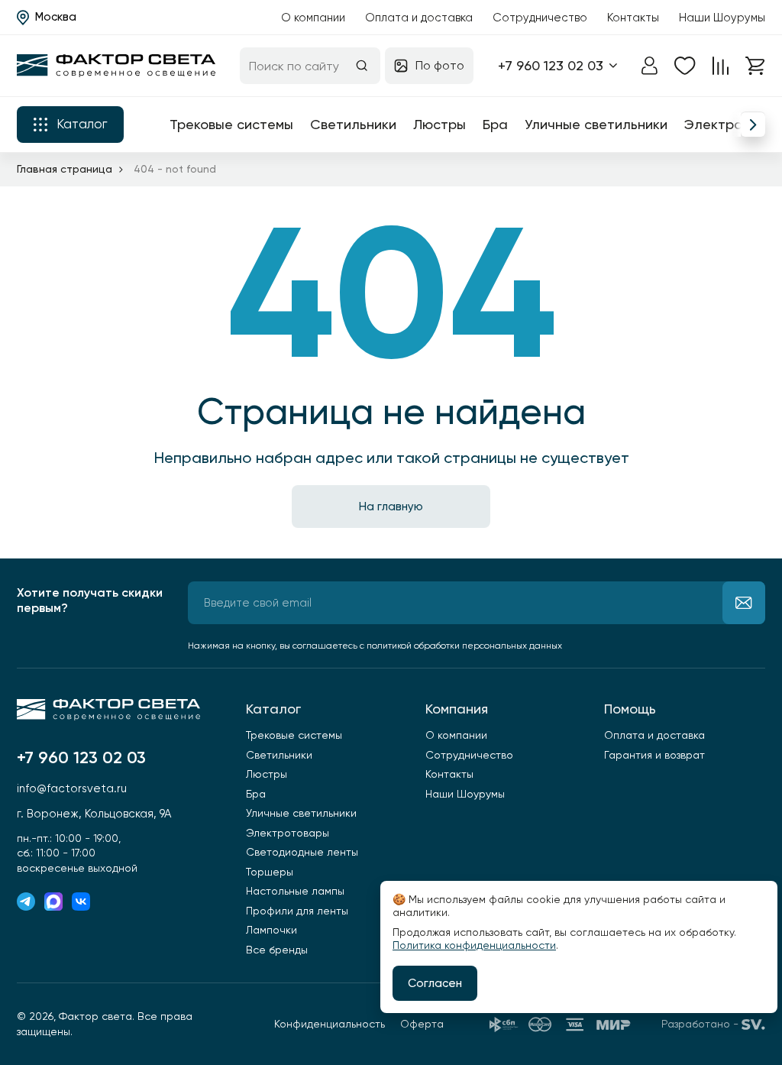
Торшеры (269, 872)
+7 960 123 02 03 (550, 65)
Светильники (353, 124)
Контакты (633, 17)
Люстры (439, 124)
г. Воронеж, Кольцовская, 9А (94, 814)
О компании (313, 17)
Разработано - (699, 1024)
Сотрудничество (540, 17)
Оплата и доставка (419, 17)
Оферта (422, 1024)
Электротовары (287, 833)
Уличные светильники (596, 124)
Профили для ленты (297, 911)
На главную (391, 506)
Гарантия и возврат (654, 755)
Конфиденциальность (329, 1024)
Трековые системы (231, 124)
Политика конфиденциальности (474, 945)
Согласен (435, 983)
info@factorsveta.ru (72, 788)
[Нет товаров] (685, 66)
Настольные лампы (295, 891)
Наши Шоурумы (722, 17)
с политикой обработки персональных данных (461, 645)
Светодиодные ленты (302, 852)
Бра (495, 124)
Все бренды (277, 950)
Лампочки (271, 930)
